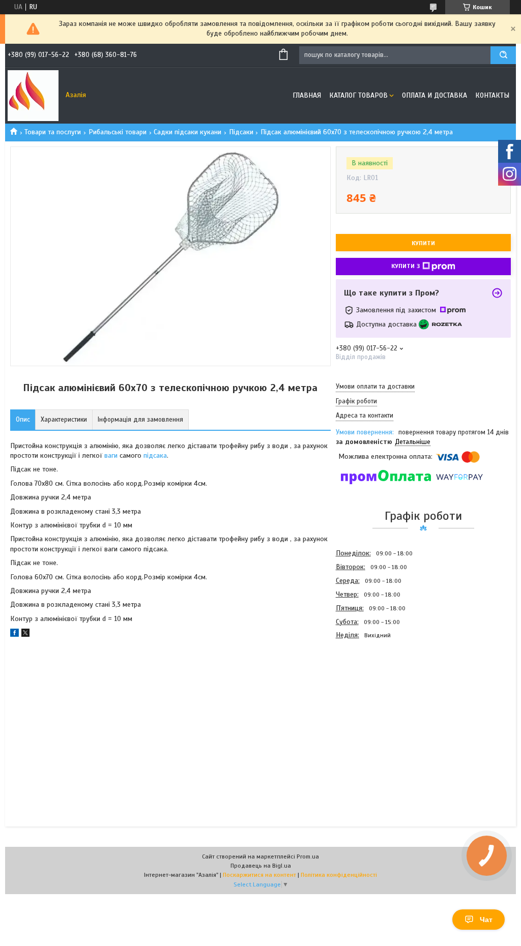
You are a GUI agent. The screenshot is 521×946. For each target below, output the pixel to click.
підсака (155, 455)
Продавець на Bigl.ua (260, 865)
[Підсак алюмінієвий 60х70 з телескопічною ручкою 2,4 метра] (371, 696)
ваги (111, 455)
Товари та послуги (52, 132)
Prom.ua (308, 856)
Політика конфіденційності (339, 874)
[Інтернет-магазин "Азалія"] (33, 95)
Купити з (405, 266)
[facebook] (14, 634)
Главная (307, 95)
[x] (25, 634)
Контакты (492, 95)
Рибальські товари (118, 132)
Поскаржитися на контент (259, 874)
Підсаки (241, 132)
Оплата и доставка (434, 95)
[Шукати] (503, 55)
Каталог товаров (358, 95)
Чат (486, 919)
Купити (423, 243)
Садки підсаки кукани (187, 132)
